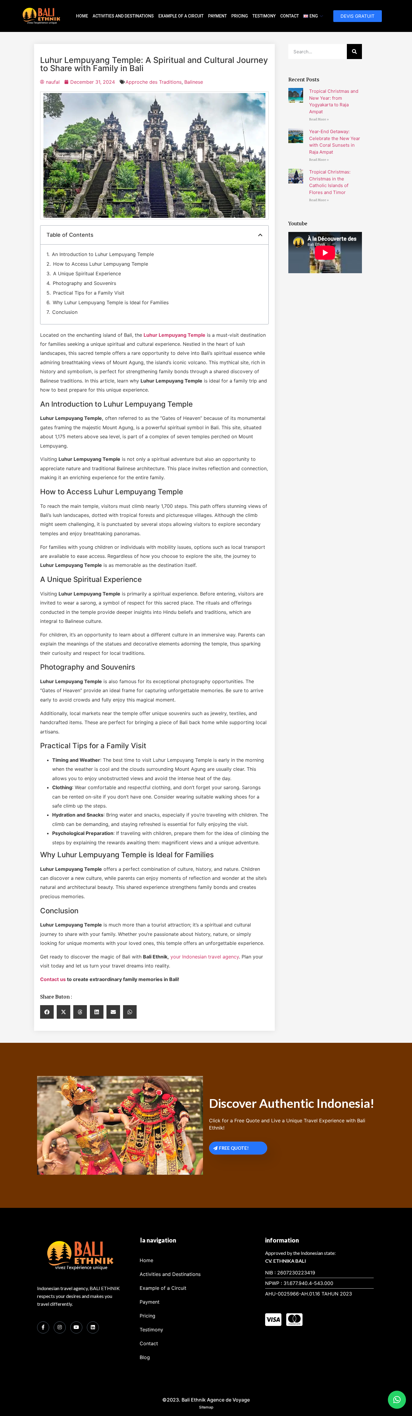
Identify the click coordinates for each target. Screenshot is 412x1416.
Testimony (264, 16)
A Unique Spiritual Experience (87, 273)
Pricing (239, 16)
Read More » (319, 119)
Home (82, 16)
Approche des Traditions (153, 82)
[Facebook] (43, 1327)
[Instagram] (60, 1327)
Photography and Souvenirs (84, 283)
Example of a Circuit (181, 16)
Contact (289, 16)
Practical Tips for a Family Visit (88, 293)
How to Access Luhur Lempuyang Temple (100, 264)
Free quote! (234, 1148)
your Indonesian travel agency (204, 957)
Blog (145, 1357)
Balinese (193, 82)
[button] (260, 235)
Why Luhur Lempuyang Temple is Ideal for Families (111, 302)
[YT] (76, 1327)
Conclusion (65, 312)
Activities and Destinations (123, 16)
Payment (217, 16)
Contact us (53, 979)
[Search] (354, 51)
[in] (93, 1327)
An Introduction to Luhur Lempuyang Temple (103, 254)
